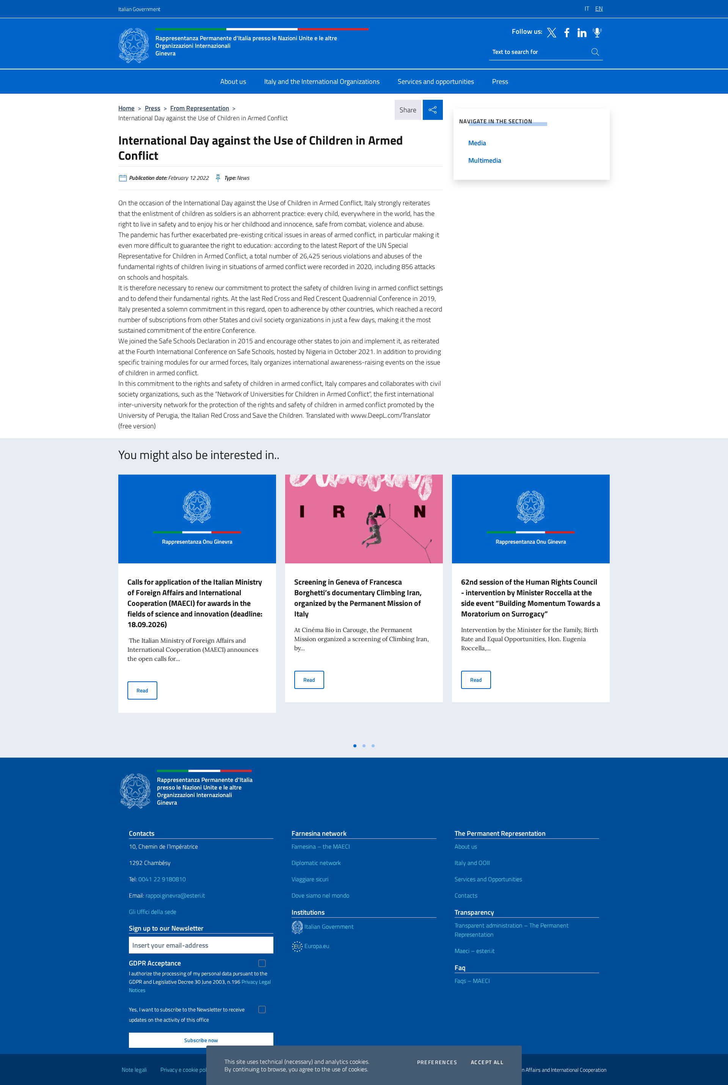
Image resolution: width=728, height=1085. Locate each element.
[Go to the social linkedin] (580, 31)
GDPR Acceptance (155, 963)
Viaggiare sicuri (310, 879)
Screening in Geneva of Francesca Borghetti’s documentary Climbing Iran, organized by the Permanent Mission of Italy (358, 598)
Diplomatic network (316, 862)
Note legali (134, 1069)
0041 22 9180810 (162, 879)
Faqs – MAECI (472, 980)
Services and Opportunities (488, 879)
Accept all (487, 1062)
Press (152, 108)
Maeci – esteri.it (475, 950)
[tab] (354, 745)
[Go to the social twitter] (549, 31)
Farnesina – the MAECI (321, 846)
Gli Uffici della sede (152, 911)
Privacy (250, 982)
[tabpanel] (197, 607)
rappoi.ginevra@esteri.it (175, 895)
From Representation (199, 108)
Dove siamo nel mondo (320, 895)
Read (146, 690)
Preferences (437, 1062)
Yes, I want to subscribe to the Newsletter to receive (187, 1009)
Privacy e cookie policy (186, 1069)
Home (126, 108)
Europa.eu (316, 945)
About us (466, 846)
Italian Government (139, 9)
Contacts (466, 895)
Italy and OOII (472, 862)
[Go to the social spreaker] (595, 31)
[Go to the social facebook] (565, 31)
